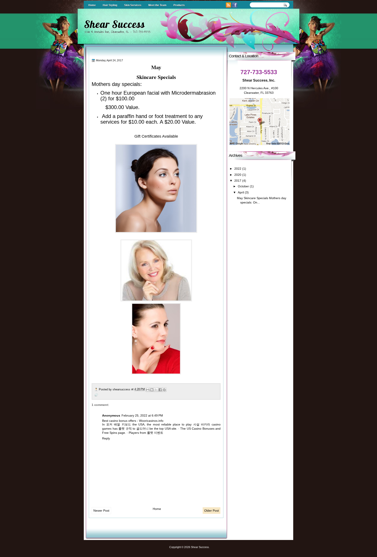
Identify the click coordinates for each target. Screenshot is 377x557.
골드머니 (142, 428)
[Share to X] (156, 390)
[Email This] (148, 390)
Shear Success (114, 24)
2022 (237, 168)
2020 (237, 174)
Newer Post (101, 510)
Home (92, 5)
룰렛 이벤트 (155, 432)
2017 (237, 180)
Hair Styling (110, 5)
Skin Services (132, 5)
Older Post (211, 510)
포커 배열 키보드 (118, 424)
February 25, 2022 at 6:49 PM (142, 415)
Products (179, 5)
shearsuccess (122, 389)
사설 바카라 (201, 424)
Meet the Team (157, 5)
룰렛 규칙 (125, 428)
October (243, 186)
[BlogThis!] (152, 390)
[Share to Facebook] (160, 390)
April (241, 192)
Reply (106, 438)
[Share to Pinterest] (164, 390)
